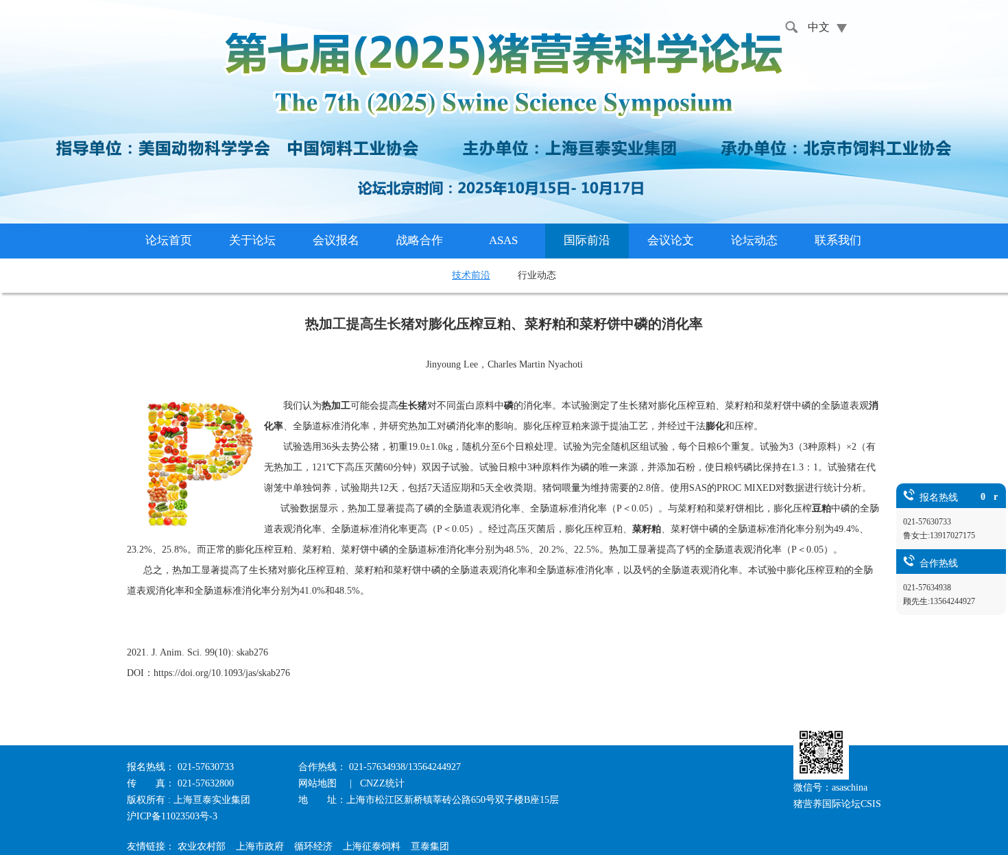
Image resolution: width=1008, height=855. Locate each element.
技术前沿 (471, 275)
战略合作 (419, 240)
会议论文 (670, 240)
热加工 (336, 405)
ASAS (503, 240)
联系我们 (838, 240)
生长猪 (412, 405)
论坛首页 (168, 240)
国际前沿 (587, 240)
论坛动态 (754, 240)
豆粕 (821, 508)
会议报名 (336, 240)
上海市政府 (260, 846)
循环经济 (313, 846)
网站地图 (318, 783)
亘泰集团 (430, 846)
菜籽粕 (646, 529)
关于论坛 (252, 240)
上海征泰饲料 (371, 846)
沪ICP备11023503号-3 (172, 816)
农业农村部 (202, 846)
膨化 (715, 426)
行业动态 (537, 275)
